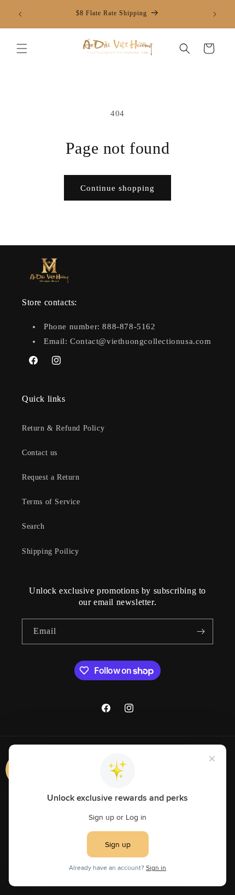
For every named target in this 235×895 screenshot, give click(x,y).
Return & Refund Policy (63, 428)
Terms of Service (51, 502)
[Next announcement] (215, 14)
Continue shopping (117, 188)
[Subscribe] (201, 631)
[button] (22, 49)
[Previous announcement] (20, 14)
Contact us (39, 453)
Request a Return (51, 477)
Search (33, 526)
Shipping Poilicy (50, 551)
